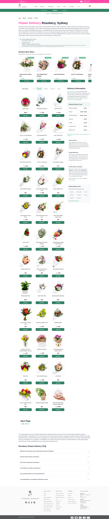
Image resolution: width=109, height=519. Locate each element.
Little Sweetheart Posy (42, 135)
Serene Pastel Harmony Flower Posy (41, 269)
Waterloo (86, 195)
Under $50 (39, 88)
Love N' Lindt (26, 242)
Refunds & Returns (72, 501)
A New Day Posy (58, 108)
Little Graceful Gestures (42, 108)
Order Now (25, 115)
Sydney (55, 10)
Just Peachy (58, 376)
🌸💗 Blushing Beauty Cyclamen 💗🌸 (58, 350)
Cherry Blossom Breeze (58, 162)
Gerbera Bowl (25, 108)
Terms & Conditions (72, 503)
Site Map (58, 508)
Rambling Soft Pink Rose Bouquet (41, 243)
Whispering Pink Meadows (58, 296)
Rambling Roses (58, 322)
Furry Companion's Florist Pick (25, 403)
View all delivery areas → (74, 200)
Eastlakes (72, 191)
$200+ (59, 88)
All (33, 88)
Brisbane (64, 10)
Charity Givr (58, 501)
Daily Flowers (47, 499)
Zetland (85, 191)
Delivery (24, 18)
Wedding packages (48, 501)
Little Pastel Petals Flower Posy (42, 189)
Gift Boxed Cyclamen (42, 349)
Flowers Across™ (71, 91)
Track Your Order (47, 510)
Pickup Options (47, 508)
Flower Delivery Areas (48, 503)
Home (36, 6)
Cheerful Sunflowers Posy (42, 322)
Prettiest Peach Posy (25, 269)
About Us (70, 493)
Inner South (30, 18)
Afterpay (58, 503)
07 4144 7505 (83, 502)
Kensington (79, 195)
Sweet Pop (25, 376)
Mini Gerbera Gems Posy (25, 162)
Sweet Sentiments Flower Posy (42, 216)
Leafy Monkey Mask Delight (42, 402)
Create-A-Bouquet (47, 497)
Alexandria (72, 195)
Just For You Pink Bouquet (26, 135)
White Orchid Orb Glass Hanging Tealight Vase (58, 403)
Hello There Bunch (58, 135)
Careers (69, 495)
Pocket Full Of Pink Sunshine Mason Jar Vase (25, 350)
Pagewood (72, 198)
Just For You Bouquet (42, 162)
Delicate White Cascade (25, 189)
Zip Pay (57, 505)
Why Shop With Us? (60, 497)
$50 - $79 (46, 88)
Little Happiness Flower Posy (25, 216)
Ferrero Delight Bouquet (41, 376)
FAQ (45, 495)
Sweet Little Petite (42, 296)
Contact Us (70, 497)
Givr (57, 499)
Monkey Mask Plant (25, 296)
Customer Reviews (60, 495)
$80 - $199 (53, 88)
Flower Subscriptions (48, 505)
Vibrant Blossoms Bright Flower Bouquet (58, 243)
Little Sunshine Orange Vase (25, 323)
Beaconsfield (79, 191)
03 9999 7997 (83, 497)
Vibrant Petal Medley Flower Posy (58, 216)
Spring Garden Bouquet (58, 269)
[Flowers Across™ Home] (23, 6)
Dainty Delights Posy (58, 189)
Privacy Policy (71, 499)
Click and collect (79, 178)
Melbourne (44, 10)
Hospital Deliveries (60, 493)
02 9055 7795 (83, 508)
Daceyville (79, 198)
